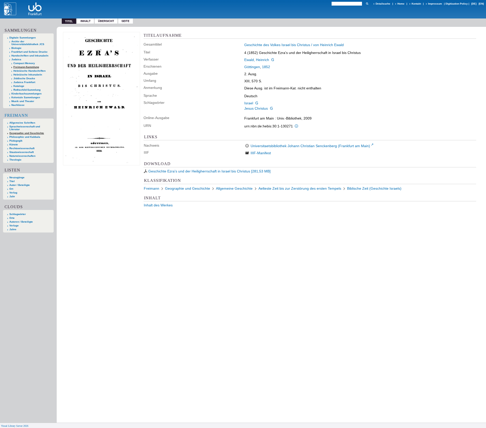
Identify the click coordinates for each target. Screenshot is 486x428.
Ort (11, 188)
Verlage (14, 225)
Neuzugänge (17, 177)
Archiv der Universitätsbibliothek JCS (27, 43)
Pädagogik (16, 140)
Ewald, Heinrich (256, 60)
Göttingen (252, 67)
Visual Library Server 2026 (14, 425)
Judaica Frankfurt (24, 82)
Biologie (16, 48)
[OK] (367, 4)
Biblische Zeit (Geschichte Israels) (374, 188)
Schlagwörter (17, 214)
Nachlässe (18, 105)
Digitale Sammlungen (22, 37)
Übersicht (106, 21)
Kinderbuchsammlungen (26, 93)
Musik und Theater (22, 101)
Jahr (12, 196)
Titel (12, 181)
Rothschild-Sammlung (26, 89)
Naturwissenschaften (22, 155)
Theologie (15, 159)
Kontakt (416, 3)
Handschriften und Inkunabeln (29, 55)
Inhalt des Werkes (158, 205)
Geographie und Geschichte (26, 133)
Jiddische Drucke (24, 78)
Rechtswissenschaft (21, 148)
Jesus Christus (256, 108)
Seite (125, 21)
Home (400, 3)
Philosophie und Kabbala (24, 136)
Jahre (12, 229)
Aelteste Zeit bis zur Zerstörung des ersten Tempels (299, 188)
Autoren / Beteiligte (21, 221)
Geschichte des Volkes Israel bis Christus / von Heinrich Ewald (294, 45)
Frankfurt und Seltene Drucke (29, 51)
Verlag (13, 192)
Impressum (435, 3)
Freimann (16, 115)
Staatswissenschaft (21, 152)
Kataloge (18, 86)
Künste (13, 144)
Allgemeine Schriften (22, 122)
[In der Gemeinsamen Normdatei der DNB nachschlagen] (272, 60)
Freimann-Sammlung (26, 67)
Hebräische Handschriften (29, 70)
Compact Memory (24, 63)
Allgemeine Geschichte (234, 188)
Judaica (16, 59)
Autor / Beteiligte (19, 185)
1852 (266, 67)
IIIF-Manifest (261, 153)
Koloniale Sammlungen (25, 97)
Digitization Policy (457, 3)
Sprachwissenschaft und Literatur (24, 128)
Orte (12, 218)
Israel (248, 103)
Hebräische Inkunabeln (27, 74)
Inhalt (85, 21)
